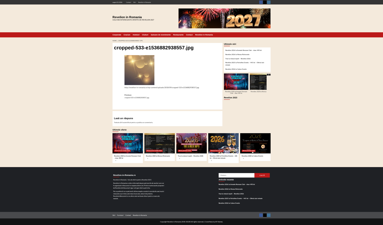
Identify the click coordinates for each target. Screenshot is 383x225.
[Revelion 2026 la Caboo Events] (255, 143)
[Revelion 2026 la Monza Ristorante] (159, 143)
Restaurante (178, 35)
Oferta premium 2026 (185, 150)
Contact (128, 2)
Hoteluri (136, 35)
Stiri (134, 2)
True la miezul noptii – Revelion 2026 (238, 59)
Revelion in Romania (144, 2)
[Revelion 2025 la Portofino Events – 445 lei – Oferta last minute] (223, 143)
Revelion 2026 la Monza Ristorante (237, 54)
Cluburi (145, 35)
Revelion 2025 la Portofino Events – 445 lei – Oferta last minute (244, 64)
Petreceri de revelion (217, 150)
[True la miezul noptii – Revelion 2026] (191, 143)
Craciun (127, 35)
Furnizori (120, 215)
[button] (269, 35)
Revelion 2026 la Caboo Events (236, 69)
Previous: (136, 96)
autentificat (127, 122)
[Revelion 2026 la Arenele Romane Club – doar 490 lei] (128, 143)
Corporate (117, 35)
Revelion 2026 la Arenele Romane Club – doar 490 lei (243, 50)
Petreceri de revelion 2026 (122, 150)
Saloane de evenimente (161, 35)
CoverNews (209, 222)
